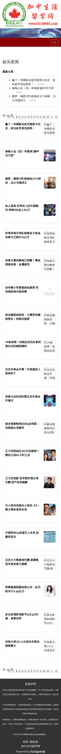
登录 (25, 741)
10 (44, 117)
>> (56, 117)
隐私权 (34, 741)
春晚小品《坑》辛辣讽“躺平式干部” (33, 88)
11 (48, 117)
